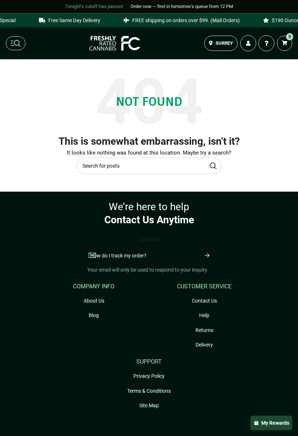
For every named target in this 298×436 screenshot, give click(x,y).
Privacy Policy (149, 376)
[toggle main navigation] (15, 43)
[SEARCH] (213, 165)
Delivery (204, 345)
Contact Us (204, 301)
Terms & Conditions (149, 391)
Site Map (149, 405)
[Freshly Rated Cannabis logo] (114, 43)
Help (204, 315)
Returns (204, 330)
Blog (94, 315)
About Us (94, 301)
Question (149, 239)
